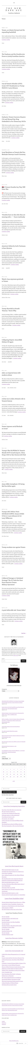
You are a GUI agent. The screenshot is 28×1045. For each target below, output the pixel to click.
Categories (4, 689)
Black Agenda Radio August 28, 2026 (10, 869)
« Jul (14, 781)
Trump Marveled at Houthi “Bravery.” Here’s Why (11, 310)
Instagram (4, 1024)
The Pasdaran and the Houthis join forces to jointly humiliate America (13, 55)
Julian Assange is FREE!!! (7, 907)
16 (24, 771)
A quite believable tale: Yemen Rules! (14, 610)
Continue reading (6, 39)
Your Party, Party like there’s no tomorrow (11, 810)
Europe (3, 599)
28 (17, 776)
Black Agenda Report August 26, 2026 (9, 746)
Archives (4, 757)
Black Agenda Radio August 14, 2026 (10, 893)
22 (21, 774)
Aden (8, 387)
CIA (6, 141)
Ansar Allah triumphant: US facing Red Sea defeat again (13, 485)
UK (2, 387)
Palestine (3, 235)
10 (3, 771)
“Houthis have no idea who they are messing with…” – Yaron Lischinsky (13, 216)
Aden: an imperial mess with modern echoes (11, 374)
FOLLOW (23, 802)
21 (17, 774)
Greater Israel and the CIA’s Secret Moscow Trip (13, 958)
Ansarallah (8, 268)
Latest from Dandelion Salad (14, 898)
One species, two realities (8, 818)
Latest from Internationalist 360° (14, 951)
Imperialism (21, 806)
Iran (2, 106)
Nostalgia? (4, 822)
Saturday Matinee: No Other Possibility (11, 922)
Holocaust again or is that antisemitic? (10, 815)
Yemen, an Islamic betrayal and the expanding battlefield (13, 31)
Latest (5, 806)
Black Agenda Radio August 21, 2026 (10, 882)
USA (4, 203)
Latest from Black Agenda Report (14, 866)
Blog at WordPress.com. (14, 1040)
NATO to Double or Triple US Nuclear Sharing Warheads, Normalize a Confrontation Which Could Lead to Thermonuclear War (13, 720)
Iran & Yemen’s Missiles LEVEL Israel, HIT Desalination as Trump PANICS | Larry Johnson (13, 86)
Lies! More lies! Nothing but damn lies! (11, 813)
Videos (3, 176)
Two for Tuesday (5, 916)
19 (10, 774)
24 (3, 776)
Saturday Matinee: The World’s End (10, 918)
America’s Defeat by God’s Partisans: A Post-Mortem (14, 247)
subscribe (23, 1031)
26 (10, 776)
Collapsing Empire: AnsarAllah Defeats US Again (12, 341)
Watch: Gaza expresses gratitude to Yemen (12, 280)
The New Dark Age (14, 9)
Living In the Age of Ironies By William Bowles (12, 820)
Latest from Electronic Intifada (14, 938)
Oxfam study (15, 655)
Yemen (3, 43)
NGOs (9, 141)
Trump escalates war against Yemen (13, 547)
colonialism (11, 387)
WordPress (4, 1022)
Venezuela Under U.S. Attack (8, 887)
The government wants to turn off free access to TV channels (13, 741)
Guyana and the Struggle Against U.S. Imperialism (13, 894)
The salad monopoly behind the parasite (9, 731)
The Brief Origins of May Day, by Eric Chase (12, 909)
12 (10, 771)
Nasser (15, 387)
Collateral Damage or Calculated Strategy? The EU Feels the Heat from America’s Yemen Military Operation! (12, 581)
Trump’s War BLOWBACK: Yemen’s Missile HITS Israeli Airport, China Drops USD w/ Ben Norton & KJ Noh (14, 452)
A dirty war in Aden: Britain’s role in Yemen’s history (13, 400)
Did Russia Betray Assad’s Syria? (9, 984)
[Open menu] (14, 3)
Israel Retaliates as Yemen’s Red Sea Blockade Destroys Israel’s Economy (14, 153)
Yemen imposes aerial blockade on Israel (12, 427)
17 (3, 774)
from (8, 806)
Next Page (23, 633)
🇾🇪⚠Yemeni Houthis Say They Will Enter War (13, 188)
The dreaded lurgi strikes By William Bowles (12, 824)
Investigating (14, 806)
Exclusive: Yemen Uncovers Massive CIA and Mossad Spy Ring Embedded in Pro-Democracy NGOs (14, 119)
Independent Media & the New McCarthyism (11, 726)
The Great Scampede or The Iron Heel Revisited (13, 826)
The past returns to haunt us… (8, 811)
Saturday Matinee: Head (7, 934)
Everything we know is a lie (8, 817)
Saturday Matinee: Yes (7, 931)
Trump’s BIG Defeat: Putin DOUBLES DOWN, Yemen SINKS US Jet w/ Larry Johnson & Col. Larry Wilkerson (13, 515)
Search (3, 658)
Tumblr (3, 1021)
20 (14, 774)
